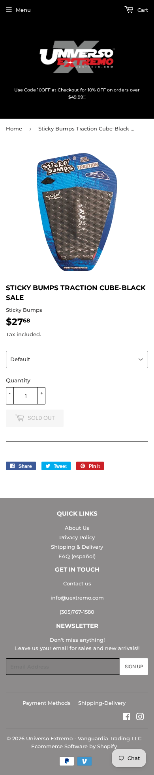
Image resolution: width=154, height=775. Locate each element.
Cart (142, 10)
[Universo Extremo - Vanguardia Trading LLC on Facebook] (126, 718)
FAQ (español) (77, 556)
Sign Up (134, 666)
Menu (23, 10)
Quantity (18, 380)
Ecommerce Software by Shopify (74, 746)
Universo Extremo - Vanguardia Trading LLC (83, 738)
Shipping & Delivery (77, 547)
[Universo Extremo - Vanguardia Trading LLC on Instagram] (140, 718)
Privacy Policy (77, 537)
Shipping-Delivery (102, 703)
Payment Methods (47, 703)
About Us (77, 528)
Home (14, 128)
